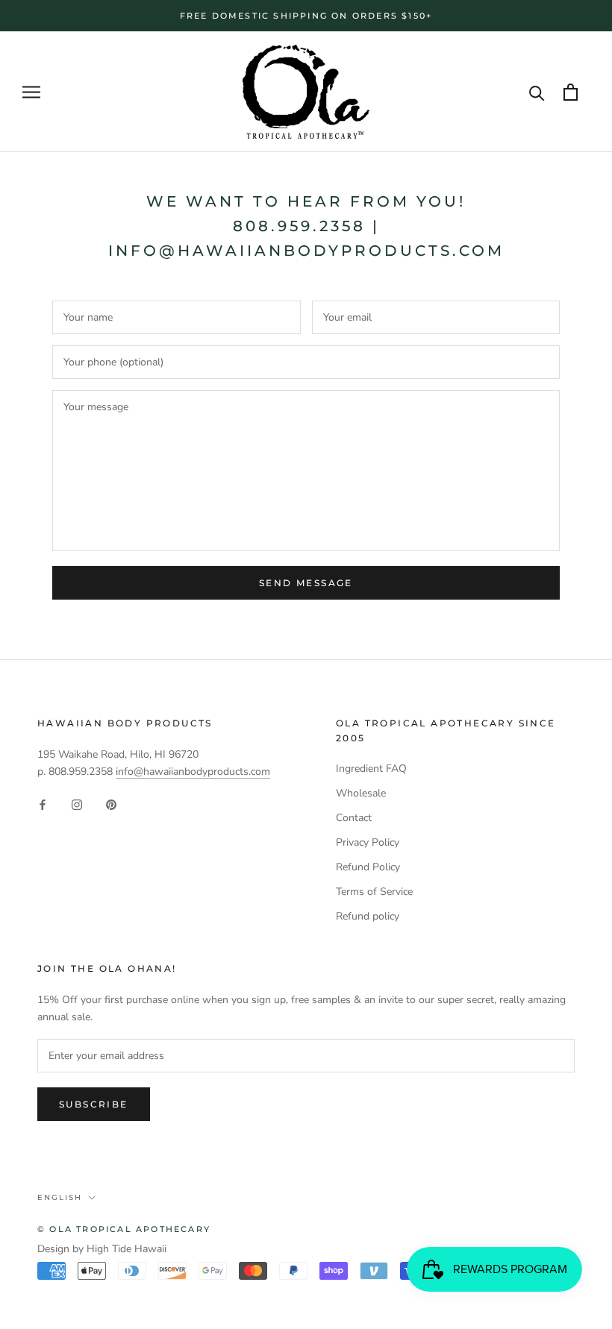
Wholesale (361, 793)
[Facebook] (42, 803)
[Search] (537, 92)
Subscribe (93, 1104)
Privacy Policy (367, 842)
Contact (354, 818)
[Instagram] (77, 803)
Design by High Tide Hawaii (101, 1249)
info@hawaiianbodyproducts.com (306, 251)
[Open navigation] (31, 92)
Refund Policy (368, 867)
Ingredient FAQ (371, 768)
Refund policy (367, 916)
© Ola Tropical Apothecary (123, 1229)
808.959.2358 (299, 226)
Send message (306, 582)
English (59, 1197)
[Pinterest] (111, 803)
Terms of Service (374, 892)
